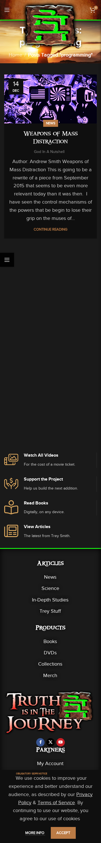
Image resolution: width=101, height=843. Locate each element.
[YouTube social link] (60, 742)
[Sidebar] (7, 260)
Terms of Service (56, 802)
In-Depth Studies (50, 600)
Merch (50, 675)
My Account (50, 763)
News (50, 123)
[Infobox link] (50, 460)
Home (15, 55)
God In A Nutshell (49, 152)
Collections (50, 664)
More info (35, 833)
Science (50, 588)
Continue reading (50, 229)
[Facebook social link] (40, 742)
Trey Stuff (50, 611)
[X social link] (50, 742)
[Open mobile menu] (7, 9)
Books (50, 641)
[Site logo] (50, 25)
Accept (63, 833)
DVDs (50, 652)
